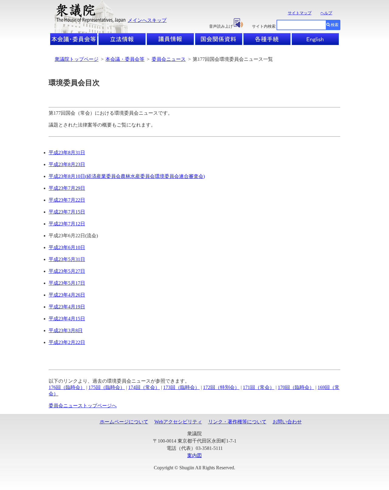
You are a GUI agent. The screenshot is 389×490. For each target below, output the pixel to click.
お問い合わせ (287, 421)
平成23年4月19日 (67, 306)
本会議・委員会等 (124, 59)
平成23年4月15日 (67, 318)
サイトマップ (300, 13)
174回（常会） (144, 387)
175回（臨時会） (106, 387)
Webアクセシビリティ (178, 421)
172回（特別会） (221, 387)
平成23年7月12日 (67, 223)
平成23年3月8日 (66, 330)
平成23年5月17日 (67, 283)
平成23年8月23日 (67, 164)
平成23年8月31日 (67, 152)
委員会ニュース (169, 59)
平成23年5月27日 (67, 271)
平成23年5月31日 (67, 259)
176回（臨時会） (67, 387)
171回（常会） (258, 387)
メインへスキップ (147, 20)
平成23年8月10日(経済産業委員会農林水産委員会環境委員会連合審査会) (127, 176)
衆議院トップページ (76, 59)
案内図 (194, 455)
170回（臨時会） (296, 387)
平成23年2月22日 (67, 342)
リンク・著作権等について (237, 421)
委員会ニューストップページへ (83, 405)
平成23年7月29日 (67, 188)
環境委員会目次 (74, 83)
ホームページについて (124, 421)
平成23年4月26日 (67, 294)
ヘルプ (326, 13)
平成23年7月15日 (67, 211)
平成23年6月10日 (67, 247)
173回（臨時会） (181, 387)
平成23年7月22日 (67, 200)
